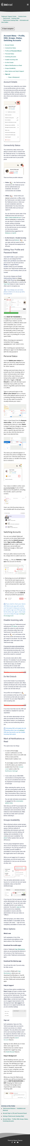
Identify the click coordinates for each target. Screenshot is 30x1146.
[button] (28, 5)
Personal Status (9, 54)
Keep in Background (14, 77)
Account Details (9, 45)
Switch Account (10, 1052)
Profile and (13, 51)
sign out (19, 907)
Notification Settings (11, 771)
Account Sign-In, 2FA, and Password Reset (15, 1113)
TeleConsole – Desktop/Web (11, 18)
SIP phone (14, 626)
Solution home (22, 16)
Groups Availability (10, 68)
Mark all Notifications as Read (13, 65)
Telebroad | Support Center (8, 16)
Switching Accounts (10, 56)
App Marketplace (20, 949)
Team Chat (7, 284)
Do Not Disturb (9, 62)
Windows (7, 233)
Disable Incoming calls (11, 59)
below (16, 240)
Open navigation (8, 28)
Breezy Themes (18, 1140)
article (5, 838)
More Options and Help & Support (14, 71)
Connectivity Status (10, 48)
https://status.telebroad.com (13, 217)
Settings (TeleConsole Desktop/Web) (13, 1116)
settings (21, 730)
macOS (14, 233)
